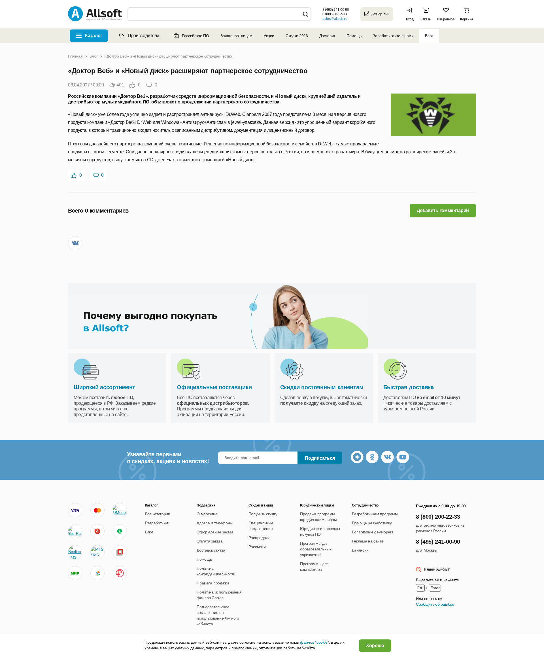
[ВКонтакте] (75, 243)
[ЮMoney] (120, 510)
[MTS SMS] (97, 552)
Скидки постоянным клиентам (322, 387)
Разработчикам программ (375, 514)
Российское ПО (195, 35)
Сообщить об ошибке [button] (435, 604)
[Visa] (75, 510)
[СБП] (97, 573)
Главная (75, 56)
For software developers (373, 532)
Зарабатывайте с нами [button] (393, 35)
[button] (411, 14)
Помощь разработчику (372, 523)
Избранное (445, 19)
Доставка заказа (211, 550)
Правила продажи (213, 583)
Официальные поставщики (214, 387)
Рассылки (256, 546)
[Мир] (75, 573)
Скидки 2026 (297, 35)
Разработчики (157, 523)
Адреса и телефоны (215, 523)
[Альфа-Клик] (97, 531)
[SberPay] (75, 531)
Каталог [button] (93, 35)
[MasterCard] (97, 510)
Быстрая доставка (408, 387)
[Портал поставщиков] (120, 552)
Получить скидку (262, 514)
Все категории (157, 514)
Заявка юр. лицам (236, 35)
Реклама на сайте (368, 541)
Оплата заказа (209, 541)
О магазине (207, 514)
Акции (269, 35)
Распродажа (259, 537)
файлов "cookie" (314, 642)
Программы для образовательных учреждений (315, 549)
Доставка (327, 35)
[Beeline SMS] (75, 552)
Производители (143, 35)
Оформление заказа (215, 532)
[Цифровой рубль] (120, 573)
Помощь (354, 35)
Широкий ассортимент (104, 387)
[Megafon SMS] (120, 531)
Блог (429, 35)
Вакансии (360, 550)
